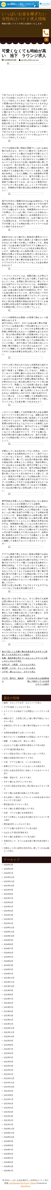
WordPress (25, 1186)
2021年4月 (8, 1112)
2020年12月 (9, 1128)
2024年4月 (8, 961)
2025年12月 (9, 877)
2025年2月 (8, 919)
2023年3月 (8, 1015)
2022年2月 (8, 1070)
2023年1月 (8, 1024)
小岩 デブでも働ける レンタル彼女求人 (22, 762)
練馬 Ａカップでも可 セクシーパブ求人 (22, 703)
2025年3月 (8, 915)
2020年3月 (8, 1166)
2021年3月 (8, 1116)
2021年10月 (9, 1086)
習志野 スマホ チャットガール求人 (19, 668)
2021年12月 (9, 1078)
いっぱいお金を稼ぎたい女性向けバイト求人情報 (24, 16)
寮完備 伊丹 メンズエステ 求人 (17, 824)
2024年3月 (8, 965)
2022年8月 (8, 1045)
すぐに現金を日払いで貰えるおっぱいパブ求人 (24, 753)
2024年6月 (8, 952)
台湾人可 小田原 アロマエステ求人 (19, 664)
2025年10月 (9, 885)
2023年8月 (8, 994)
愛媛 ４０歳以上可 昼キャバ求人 (19, 741)
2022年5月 (8, 1057)
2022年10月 (9, 1036)
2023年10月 (9, 986)
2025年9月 (8, 890)
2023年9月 (8, 990)
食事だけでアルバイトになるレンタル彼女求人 (24, 766)
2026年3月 (8, 864)
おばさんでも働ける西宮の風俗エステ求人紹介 (24, 745)
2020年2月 (8, 1170)
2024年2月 (8, 969)
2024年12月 (9, 927)
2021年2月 (8, 1120)
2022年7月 (8, 1049)
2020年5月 (8, 1158)
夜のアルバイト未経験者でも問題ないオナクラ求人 (26, 737)
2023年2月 (8, 1019)
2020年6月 (8, 1154)
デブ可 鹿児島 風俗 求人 (14, 749)
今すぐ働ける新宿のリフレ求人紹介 (19, 836)
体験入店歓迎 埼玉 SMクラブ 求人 (19, 758)
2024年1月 (8, 973)
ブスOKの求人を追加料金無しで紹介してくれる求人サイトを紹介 (37, 681)
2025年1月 (8, 923)
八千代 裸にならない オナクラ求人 (19, 671)
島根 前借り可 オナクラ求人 (17, 777)
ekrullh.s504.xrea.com (30, 60)
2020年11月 (9, 1133)
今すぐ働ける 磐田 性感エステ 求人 (19, 808)
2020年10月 (9, 1137)
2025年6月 (8, 902)
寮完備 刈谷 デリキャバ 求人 (16, 804)
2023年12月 (9, 978)
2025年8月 (8, 894)
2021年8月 (8, 1095)
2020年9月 (8, 1141)
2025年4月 (8, 910)
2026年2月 (8, 869)
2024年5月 (8, 957)
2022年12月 (9, 1028)
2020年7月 (8, 1149)
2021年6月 (8, 1103)
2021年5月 (8, 1107)
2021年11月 (9, 1082)
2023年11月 (9, 982)
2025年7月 (8, 898)
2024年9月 (8, 940)
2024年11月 (9, 931)
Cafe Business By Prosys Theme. (23, 1183)
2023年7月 (8, 998)
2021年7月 (8, 1099)
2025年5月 (8, 906)
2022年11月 (9, 1032)
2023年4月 (8, 1011)
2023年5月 (8, 1007)
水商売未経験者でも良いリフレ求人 (19, 732)
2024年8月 (8, 944)
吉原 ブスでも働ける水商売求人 (18, 812)
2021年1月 (8, 1124)
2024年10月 (9, 936)
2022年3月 (8, 1066)
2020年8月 (8, 1145)
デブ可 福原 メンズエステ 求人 (17, 707)
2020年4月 (8, 1162)
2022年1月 (8, 1074)
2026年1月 (8, 873)
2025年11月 (9, 881)
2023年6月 (8, 1003)
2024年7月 (8, 948)
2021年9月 (8, 1091)
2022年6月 (8, 1053)
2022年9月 (8, 1040)
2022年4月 (8, 1061)
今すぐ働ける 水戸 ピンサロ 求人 (18, 781)
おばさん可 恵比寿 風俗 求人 (16, 832)
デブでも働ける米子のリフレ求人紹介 (20, 828)
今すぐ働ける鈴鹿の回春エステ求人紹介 (21, 793)
